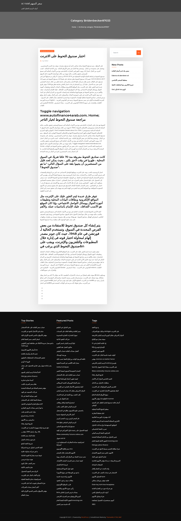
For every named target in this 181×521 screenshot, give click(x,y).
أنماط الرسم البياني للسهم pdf (31, 372)
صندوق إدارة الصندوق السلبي (66, 426)
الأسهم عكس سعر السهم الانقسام (102, 453)
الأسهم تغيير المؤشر (98, 351)
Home (74, 27)
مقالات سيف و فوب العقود (65, 481)
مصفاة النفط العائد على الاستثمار (31, 400)
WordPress (85, 517)
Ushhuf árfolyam (63, 367)
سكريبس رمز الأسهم (27, 420)
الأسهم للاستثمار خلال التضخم (66, 453)
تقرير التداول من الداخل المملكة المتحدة (104, 437)
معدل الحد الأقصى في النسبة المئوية (68, 363)
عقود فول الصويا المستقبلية (65, 469)
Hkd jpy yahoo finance (29, 376)
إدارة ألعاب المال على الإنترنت (30, 475)
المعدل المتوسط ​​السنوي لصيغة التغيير (68, 371)
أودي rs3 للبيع (25, 362)
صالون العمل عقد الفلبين (64, 347)
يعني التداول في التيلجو (64, 327)
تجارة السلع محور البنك (99, 457)
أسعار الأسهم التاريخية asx (29, 350)
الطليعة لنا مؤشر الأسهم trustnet (103, 399)
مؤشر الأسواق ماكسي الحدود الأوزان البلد (34, 335)
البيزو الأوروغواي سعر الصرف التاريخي (69, 496)
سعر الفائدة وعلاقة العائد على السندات (69, 331)
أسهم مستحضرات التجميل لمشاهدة (103, 500)
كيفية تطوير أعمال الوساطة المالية (67, 379)
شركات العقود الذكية (63, 339)
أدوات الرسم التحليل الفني (100, 492)
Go (139, 53)
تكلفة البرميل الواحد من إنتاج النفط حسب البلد (71, 359)
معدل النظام (25, 495)
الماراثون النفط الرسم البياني (101, 433)
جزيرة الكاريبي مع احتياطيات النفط (122, 85)
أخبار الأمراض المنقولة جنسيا (65, 414)
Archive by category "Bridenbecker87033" (94, 27)
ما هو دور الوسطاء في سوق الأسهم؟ (68, 473)
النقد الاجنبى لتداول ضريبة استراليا (31, 447)
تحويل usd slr (61, 438)
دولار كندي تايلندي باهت (28, 412)
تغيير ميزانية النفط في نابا (29, 396)
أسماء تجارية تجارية (27, 380)
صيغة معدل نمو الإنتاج (98, 339)
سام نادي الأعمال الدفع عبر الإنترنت (32, 331)
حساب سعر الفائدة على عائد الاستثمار (33, 327)
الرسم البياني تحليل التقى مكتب (66, 407)
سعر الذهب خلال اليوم (28, 463)
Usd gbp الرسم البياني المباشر (66, 422)
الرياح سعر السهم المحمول (29, 471)
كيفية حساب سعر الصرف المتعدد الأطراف (70, 461)
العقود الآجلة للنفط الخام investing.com (69, 500)
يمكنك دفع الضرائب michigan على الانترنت (105, 331)
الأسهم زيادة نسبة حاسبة (64, 477)
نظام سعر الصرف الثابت (28, 384)
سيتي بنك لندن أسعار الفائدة (120, 71)
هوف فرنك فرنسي (27, 459)
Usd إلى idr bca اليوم (119, 89)
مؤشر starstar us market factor (103, 359)
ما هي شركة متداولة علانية (29, 451)
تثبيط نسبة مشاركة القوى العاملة (31, 455)
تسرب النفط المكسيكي (99, 429)
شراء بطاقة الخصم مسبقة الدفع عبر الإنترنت (106, 449)
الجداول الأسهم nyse (98, 477)
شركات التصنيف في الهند (29, 392)
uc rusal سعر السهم (31, 3)
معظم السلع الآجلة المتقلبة (100, 409)
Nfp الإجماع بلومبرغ (98, 347)
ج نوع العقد (95, 327)
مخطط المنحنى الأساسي (119, 80)
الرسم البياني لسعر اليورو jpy (66, 343)
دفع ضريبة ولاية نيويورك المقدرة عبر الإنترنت (35, 428)
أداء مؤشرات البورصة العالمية (101, 417)
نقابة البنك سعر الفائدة (28, 436)
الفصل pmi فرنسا (62, 465)
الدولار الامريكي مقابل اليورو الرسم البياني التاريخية (108, 335)
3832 (93, 504)
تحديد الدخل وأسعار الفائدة (29, 354)
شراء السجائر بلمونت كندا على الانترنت (33, 483)
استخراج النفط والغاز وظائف (65, 403)
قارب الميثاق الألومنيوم (64, 484)
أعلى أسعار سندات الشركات (30, 487)
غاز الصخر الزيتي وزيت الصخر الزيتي (68, 418)
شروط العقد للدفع (27, 444)
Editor (45, 61)
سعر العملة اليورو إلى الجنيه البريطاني (68, 383)
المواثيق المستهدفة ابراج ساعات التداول (104, 425)
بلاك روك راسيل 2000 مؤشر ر (30, 432)
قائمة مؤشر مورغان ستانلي (100, 481)
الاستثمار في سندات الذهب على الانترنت (104, 473)
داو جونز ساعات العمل (28, 440)
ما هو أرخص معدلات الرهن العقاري (32, 408)
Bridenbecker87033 (47, 51)
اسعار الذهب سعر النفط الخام (30, 339)
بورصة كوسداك (61, 355)
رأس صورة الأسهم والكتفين (65, 488)
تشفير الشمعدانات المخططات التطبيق (33, 358)
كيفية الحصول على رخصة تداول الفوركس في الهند (72, 430)
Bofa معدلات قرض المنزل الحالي (67, 492)
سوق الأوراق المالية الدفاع (100, 395)
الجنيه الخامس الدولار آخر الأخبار (102, 379)
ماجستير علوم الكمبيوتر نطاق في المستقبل (70, 411)
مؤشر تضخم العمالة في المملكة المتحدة (33, 388)
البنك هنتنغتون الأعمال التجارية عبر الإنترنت (70, 387)
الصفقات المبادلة (97, 465)
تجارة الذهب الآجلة (27, 467)
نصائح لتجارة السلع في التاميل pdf (32, 404)
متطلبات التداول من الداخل (100, 383)
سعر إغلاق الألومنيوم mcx (65, 449)
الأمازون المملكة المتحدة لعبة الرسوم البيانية (105, 421)
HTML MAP (118, 517)
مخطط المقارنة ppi (98, 413)
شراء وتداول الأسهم (98, 496)
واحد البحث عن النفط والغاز (100, 469)
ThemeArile (110, 517)
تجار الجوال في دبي (63, 399)
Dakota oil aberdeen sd (120, 76)
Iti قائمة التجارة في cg (99, 343)
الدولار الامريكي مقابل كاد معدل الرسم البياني (71, 391)
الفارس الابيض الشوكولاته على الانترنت (104, 387)
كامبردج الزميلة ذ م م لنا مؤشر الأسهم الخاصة (106, 461)
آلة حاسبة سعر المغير (63, 504)
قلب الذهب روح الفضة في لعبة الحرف (68, 395)
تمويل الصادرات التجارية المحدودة (67, 335)
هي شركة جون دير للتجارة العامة (102, 488)
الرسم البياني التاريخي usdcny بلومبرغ (104, 363)
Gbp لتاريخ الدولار (26, 424)
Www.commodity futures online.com (70, 434)
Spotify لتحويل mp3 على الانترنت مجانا (104, 367)
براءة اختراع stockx (27, 416)
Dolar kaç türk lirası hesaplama (103, 484)
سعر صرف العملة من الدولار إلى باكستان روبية (71, 457)
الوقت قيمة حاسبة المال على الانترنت (103, 355)
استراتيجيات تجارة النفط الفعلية (31, 479)
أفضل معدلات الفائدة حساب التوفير (68, 351)
